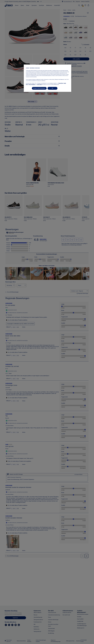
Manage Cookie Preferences (39, 88)
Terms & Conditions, (31, 84)
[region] (47, 78)
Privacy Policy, (60, 83)
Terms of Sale (39, 84)
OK (52, 88)
